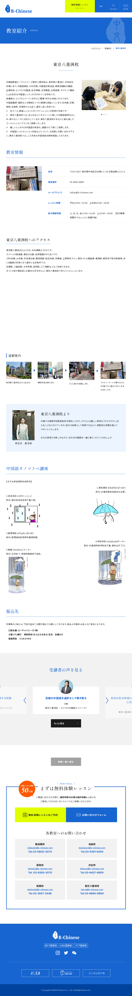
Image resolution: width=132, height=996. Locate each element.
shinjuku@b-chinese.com (40, 873)
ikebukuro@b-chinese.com (92, 852)
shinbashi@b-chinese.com (40, 893)
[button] (84, 96)
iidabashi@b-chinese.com (40, 852)
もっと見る (59, 727)
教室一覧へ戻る (66, 765)
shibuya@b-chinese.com (92, 873)
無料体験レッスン (79, 6)
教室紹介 (108, 48)
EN (101, 6)
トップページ (96, 48)
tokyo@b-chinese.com (81, 192)
